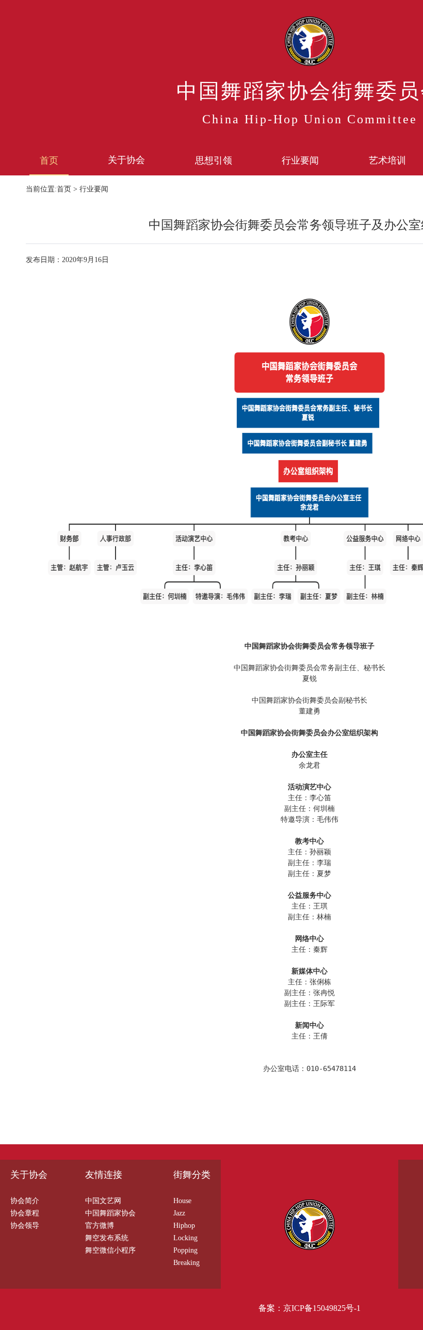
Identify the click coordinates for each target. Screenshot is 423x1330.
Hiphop (184, 1225)
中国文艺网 (103, 1201)
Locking (185, 1238)
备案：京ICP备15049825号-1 (309, 1308)
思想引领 (213, 160)
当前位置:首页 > (52, 189)
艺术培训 (387, 160)
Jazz (179, 1213)
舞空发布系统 (106, 1238)
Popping (185, 1250)
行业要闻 (300, 160)
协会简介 (24, 1201)
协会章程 (24, 1213)
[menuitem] (49, 159)
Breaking (186, 1263)
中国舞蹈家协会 (110, 1213)
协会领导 (24, 1225)
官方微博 (99, 1225)
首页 (49, 160)
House (182, 1201)
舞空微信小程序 (110, 1250)
